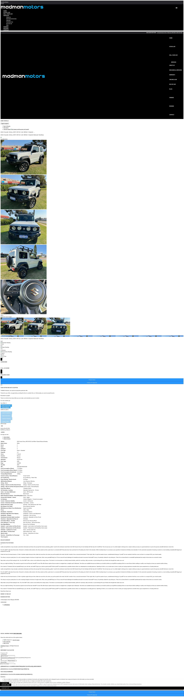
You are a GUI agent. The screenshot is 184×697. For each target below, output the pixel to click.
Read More (3, 591)
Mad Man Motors (4, 2)
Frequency (3, 653)
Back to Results (5, 407)
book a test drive (6, 415)
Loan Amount (4, 654)
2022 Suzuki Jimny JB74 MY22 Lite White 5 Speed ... (18, 132)
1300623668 (4, 683)
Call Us (2, 3)
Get (6, 604)
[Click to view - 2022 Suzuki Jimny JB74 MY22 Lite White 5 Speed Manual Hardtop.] (12, 334)
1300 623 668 (179, 32)
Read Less (8, 591)
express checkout (6, 418)
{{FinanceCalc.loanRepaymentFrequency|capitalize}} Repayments (16, 657)
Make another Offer (6, 405)
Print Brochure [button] (17, 633)
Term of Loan (4, 660)
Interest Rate (3, 662)
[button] (92, 676)
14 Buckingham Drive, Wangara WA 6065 (166, 32)
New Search (5, 127)
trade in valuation (6, 412)
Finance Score (92, 692)
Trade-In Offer (5, 421)
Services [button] (6, 15)
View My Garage (16, 129)
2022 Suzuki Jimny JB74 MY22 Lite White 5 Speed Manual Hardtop (22, 135)
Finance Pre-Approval (92, 694)
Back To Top (6, 643)
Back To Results (6, 126)
